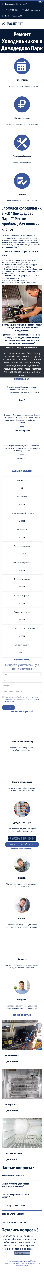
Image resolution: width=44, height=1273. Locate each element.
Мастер (15, 24)
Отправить (8, 707)
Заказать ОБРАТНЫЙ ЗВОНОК (22, 844)
